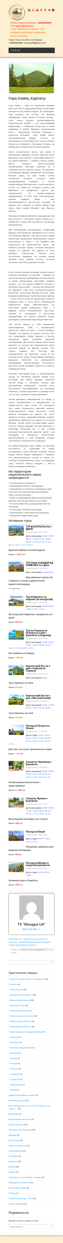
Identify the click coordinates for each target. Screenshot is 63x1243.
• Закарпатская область (20, 994)
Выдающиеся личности (20, 1119)
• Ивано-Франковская (28, 942)
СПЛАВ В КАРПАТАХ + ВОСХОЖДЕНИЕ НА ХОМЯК (28, 951)
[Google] (33, 10)
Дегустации (14, 1140)
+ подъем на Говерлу (38, 668)
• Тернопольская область (21, 1016)
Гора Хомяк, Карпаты (27, 98)
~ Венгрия (13, 1053)
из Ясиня (38, 727)
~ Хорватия (14, 1079)
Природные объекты (26, 945)
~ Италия (13, 1063)
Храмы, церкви (16, 1203)
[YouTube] (37, 10)
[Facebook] (41, 10)
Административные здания (22, 1095)
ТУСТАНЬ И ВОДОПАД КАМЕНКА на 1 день (39, 564)
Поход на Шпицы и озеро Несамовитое (38, 864)
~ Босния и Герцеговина (20, 1047)
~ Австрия (13, 1037)
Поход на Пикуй (35, 831)
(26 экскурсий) (39, 598)
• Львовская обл (16, 1005)
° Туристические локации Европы (25, 1031)
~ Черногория (15, 1084)
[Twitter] (49, 10)
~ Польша (13, 1068)
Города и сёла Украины (20, 1129)
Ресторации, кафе (17, 1187)
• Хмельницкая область (20, 1021)
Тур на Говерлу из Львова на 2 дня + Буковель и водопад (38, 633)
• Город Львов (15, 989)
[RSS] (29, 10)
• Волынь (13, 984)
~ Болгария (14, 1042)
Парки (12, 1172)
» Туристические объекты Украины (26, 979)
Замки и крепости (17, 1145)
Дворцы (12, 1135)
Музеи (12, 1166)
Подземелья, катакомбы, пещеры (25, 1177)
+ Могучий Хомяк (38, 697)
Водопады (14, 1114)
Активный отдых (17, 1100)
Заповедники (15, 1151)
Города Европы (16, 1124)
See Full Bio (29, 929)
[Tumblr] (45, 10)
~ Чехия (12, 1089)
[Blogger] (53, 10)
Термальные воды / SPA (20, 1198)
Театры (12, 1193)
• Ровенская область (19, 1010)
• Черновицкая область (20, 1026)
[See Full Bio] (39, 929)
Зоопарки (13, 1156)
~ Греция (13, 1058)
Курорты (13, 1161)
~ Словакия (14, 1074)
